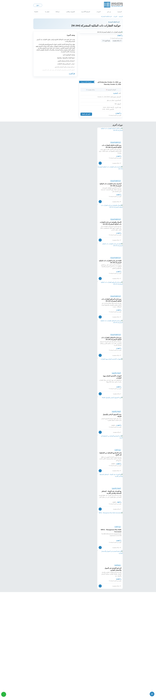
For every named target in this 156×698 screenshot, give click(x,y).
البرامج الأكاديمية (85, 11)
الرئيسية (119, 11)
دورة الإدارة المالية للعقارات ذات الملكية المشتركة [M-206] (111, 146)
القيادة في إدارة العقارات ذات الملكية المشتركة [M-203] (110, 261)
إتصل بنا (47, 11)
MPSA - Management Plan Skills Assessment (111, 530)
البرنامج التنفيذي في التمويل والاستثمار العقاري (113, 569)
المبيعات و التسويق (116, 373)
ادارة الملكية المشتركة (106, 16)
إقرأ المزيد (72, 73)
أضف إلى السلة (86, 114)
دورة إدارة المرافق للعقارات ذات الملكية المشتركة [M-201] (111, 300)
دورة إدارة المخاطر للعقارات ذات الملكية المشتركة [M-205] (111, 338)
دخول (37, 5)
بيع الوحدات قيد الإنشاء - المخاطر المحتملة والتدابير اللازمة (111, 492)
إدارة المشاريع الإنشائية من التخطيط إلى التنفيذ (110, 454)
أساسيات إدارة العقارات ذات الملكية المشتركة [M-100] (110, 184)
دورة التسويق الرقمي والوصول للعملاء (112, 415)
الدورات (99, 11)
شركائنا (57, 11)
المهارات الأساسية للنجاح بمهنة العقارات (112, 377)
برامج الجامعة (118, 565)
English (36, 11)
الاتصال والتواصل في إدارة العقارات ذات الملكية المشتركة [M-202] (110, 223)
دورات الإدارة (118, 450)
